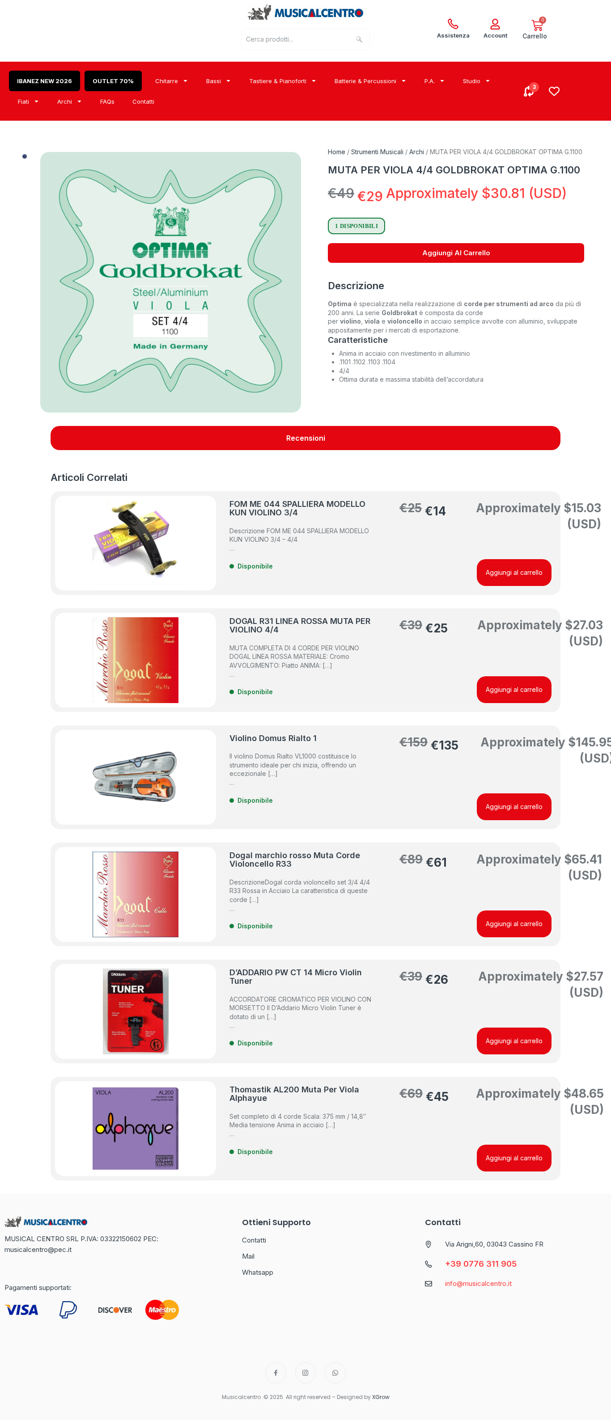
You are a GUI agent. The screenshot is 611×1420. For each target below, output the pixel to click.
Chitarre (166, 80)
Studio (471, 80)
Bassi (213, 80)
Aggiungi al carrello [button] (514, 572)
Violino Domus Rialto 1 (273, 738)
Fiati (23, 101)
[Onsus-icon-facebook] (275, 1372)
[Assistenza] (453, 24)
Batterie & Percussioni (365, 80)
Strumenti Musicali (377, 152)
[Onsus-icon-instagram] (305, 1372)
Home (336, 152)
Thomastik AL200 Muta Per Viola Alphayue (294, 1094)
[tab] (305, 438)
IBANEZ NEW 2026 (44, 80)
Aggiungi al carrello (456, 253)
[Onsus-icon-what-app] (335, 1372)
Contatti (143, 101)
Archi (64, 101)
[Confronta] (529, 91)
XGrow (381, 1397)
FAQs (107, 101)
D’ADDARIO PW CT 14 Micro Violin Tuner (295, 977)
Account (495, 35)
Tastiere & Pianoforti (277, 80)
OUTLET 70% (113, 80)
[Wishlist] (554, 91)
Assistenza (453, 35)
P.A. (429, 80)
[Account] (495, 24)
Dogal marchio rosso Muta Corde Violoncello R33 (294, 860)
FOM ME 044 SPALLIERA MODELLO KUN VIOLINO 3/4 (297, 508)
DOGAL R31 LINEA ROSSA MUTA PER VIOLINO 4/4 (299, 625)
